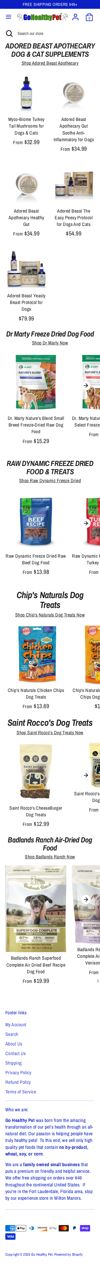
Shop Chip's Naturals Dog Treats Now (50, 614)
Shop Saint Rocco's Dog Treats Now (50, 732)
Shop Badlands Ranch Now (50, 856)
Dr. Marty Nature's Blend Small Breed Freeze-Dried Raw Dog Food (36, 425)
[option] (35, 399)
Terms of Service (20, 1091)
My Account (15, 1024)
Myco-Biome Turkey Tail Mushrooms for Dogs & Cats (26, 126)
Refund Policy (18, 1082)
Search (11, 1034)
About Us (13, 1043)
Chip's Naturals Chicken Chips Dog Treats (36, 693)
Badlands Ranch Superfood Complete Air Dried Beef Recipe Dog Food (36, 965)
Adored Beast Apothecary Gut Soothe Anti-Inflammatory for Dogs (74, 129)
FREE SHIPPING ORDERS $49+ (50, 4)
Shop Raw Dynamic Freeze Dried (50, 480)
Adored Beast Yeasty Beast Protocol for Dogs (26, 302)
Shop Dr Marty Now (50, 342)
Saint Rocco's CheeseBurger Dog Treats (35, 811)
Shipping (13, 1063)
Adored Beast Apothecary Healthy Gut (26, 218)
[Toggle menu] (8, 16)
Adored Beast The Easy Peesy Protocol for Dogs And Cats (74, 218)
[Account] (75, 15)
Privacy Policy (18, 1072)
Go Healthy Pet (42, 1254)
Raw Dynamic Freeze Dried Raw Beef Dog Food (36, 559)
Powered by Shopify (68, 1254)
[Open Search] (9, 33)
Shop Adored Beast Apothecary (50, 63)
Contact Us (15, 1053)
